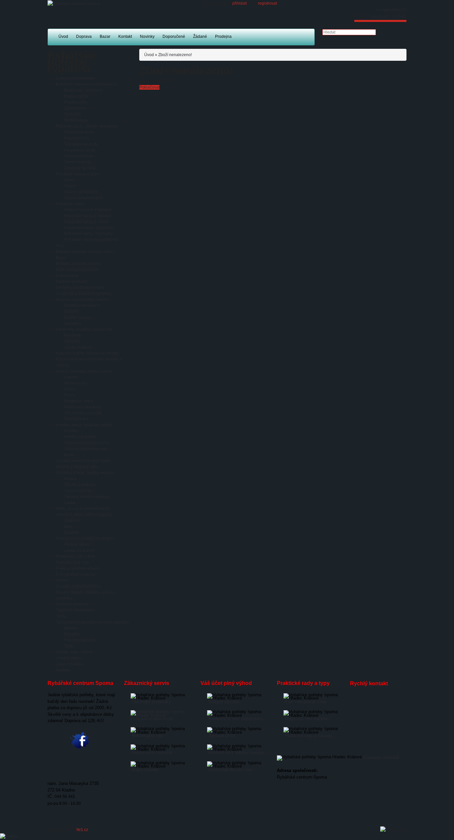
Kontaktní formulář (381, 757)
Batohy (70, 628)
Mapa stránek (145, 769)
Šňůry (69, 180)
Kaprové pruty (76, 138)
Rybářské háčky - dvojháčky (89, 227)
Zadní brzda (75, 108)
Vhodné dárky (68, 658)
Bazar (61, 257)
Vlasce (70, 186)
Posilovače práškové (83, 407)
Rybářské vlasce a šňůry (78, 174)
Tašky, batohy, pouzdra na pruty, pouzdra (92, 622)
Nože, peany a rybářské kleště (83, 508)
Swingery (72, 323)
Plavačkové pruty (79, 150)
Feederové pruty (79, 132)
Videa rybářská (69, 664)
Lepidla (71, 377)
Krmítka (71, 431)
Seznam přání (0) (390, 10)
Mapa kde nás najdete (306, 718)
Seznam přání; (222, 735)
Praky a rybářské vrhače (77, 568)
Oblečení (72, 520)
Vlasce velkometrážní (83, 198)
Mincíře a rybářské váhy (77, 466)
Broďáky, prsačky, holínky (78, 263)
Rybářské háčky (70, 204)
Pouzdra (71, 634)
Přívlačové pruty (78, 156)
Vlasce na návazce (81, 192)
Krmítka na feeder (80, 437)
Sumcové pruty (77, 162)
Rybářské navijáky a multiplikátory (86, 84)
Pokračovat (149, 87)
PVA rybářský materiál (75, 574)
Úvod (149, 54)
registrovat (267, 3)
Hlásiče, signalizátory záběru (82, 299)
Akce (60, 245)
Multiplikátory (76, 120)
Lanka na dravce (79, 550)
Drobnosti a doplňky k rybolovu (84, 293)
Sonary (62, 580)
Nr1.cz (82, 829)
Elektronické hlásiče (82, 305)
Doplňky (71, 311)
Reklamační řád (147, 735)
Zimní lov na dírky (80, 168)
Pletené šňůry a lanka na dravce (85, 538)
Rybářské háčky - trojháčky (88, 233)
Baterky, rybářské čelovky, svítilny (85, 251)
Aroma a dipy (76, 383)
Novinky (63, 670)
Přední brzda (75, 102)
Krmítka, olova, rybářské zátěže (84, 425)
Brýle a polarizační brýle (77, 269)
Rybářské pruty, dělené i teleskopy (87, 126)
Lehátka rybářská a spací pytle (83, 461)
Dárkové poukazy (71, 281)
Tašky (69, 646)
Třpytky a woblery (80, 484)
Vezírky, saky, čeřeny (74, 652)
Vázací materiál (78, 347)
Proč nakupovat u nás (306, 701)
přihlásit (239, 3)
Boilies (70, 389)
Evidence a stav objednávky (235, 718)
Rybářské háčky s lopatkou (88, 215)
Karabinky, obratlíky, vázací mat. (84, 329)
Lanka (69, 502)
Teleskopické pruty (81, 144)
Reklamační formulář (152, 752)
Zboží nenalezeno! (175, 54)
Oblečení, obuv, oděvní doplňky (84, 514)
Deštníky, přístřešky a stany (80, 287)
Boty (68, 526)
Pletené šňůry (76, 544)
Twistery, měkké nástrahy (86, 496)
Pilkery (70, 478)
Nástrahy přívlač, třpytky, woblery (85, 472)
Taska (61, 616)
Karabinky (73, 335)
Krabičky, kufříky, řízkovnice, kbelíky (87, 353)
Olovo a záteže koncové (85, 449)
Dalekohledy (67, 275)
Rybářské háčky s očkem (86, 221)
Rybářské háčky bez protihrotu (91, 239)
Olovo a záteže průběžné (86, 443)
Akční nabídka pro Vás (230, 769)
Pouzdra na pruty (79, 640)
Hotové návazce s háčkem (88, 210)
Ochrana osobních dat (152, 718)
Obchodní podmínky (151, 701)
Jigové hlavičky (78, 490)
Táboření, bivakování (75, 610)
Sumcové (72, 114)
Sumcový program (72, 604)
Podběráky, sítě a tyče (75, 556)
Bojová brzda (76, 96)
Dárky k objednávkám (75, 78)
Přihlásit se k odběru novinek (236, 752)
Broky (69, 455)
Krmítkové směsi (79, 401)
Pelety (69, 395)
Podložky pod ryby (72, 562)
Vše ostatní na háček (83, 413)
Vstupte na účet (223, 701)
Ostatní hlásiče (77, 317)
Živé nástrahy (76, 419)
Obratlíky (72, 341)
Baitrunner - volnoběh (83, 90)
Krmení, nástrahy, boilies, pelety (84, 371)
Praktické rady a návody (308, 735)
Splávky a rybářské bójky (78, 586)
